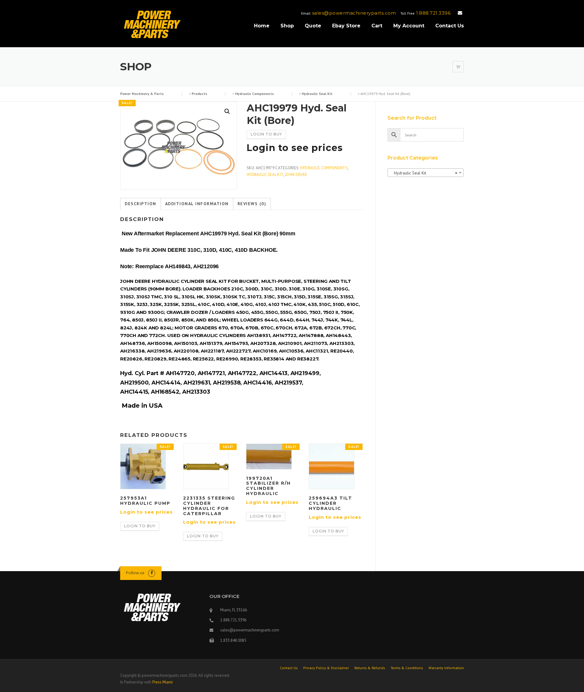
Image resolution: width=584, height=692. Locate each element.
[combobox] (426, 172)
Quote (313, 26)
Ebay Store (346, 26)
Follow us (135, 572)
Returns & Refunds (369, 668)
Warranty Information (446, 668)
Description (140, 203)
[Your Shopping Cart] (458, 67)
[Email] (460, 13)
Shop (287, 26)
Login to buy (266, 134)
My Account (408, 26)
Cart (376, 26)
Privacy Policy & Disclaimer (326, 668)
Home (261, 26)
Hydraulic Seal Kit (265, 174)
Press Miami (162, 682)
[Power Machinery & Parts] (152, 24)
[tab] (140, 204)
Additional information (197, 203)
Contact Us (449, 26)
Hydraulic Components (324, 167)
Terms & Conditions (407, 668)
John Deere (296, 174)
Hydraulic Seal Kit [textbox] (423, 173)
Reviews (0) (252, 203)
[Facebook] (151, 572)
